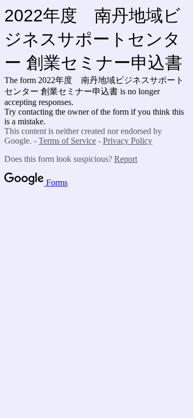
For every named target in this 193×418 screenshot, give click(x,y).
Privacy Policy (127, 140)
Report (125, 158)
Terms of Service (67, 140)
